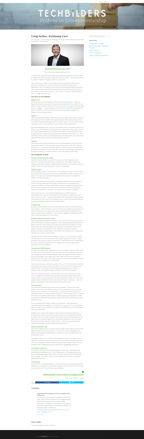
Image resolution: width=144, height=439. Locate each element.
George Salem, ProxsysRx (96, 43)
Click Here (68, 378)
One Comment (44, 41)
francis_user (36, 39)
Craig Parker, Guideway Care (49, 36)
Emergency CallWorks (42, 160)
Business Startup (46, 39)
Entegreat (55, 104)
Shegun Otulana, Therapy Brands (98, 55)
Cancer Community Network (70, 264)
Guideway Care (45, 172)
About (106, 1)
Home (100, 1)
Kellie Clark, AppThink (95, 53)
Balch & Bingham (68, 102)
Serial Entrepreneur (70, 39)
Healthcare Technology (58, 39)
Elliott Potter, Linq (94, 50)
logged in (41, 425)
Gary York (66, 106)
